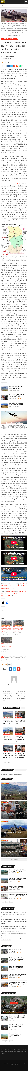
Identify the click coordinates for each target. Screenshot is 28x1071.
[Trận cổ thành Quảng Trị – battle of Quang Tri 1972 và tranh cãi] (4, 888)
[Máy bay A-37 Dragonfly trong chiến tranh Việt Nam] (4, 880)
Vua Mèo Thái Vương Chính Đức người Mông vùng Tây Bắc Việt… (13, 852)
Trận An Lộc (5, 184)
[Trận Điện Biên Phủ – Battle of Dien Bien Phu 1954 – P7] (8, 748)
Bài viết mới (5, 38)
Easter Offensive (21, 659)
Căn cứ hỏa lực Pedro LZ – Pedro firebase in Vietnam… (17, 403)
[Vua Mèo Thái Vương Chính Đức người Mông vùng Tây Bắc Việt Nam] (20, 731)
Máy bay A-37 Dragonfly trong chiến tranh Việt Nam (17, 878)
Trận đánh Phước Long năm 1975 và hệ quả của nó (15, 928)
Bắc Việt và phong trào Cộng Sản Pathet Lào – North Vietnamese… (17, 1026)
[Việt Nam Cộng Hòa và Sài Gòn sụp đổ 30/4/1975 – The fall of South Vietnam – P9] (4, 976)
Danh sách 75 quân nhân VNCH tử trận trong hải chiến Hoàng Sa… (18, 896)
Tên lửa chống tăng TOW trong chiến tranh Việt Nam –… (17, 870)
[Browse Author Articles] (14, 679)
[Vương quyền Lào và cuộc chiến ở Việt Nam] (4, 1036)
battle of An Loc (17, 657)
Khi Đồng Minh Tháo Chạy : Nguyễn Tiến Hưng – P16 (17, 958)
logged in (10, 774)
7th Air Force (7, 657)
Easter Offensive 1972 (5, 661)
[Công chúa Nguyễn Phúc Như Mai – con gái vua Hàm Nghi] (20, 748)
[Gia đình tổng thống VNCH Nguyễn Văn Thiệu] (4, 397)
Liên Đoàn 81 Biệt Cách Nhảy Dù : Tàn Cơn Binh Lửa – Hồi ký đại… (17, 1017)
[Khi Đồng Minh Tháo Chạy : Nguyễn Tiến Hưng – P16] (4, 960)
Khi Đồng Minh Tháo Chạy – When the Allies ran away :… (17, 966)
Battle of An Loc (16, 184)
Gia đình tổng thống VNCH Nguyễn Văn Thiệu (16, 395)
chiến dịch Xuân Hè (14, 659)
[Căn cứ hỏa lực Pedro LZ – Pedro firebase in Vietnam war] (4, 405)
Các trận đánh (13, 38)
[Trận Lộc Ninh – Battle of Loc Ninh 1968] (4, 951)
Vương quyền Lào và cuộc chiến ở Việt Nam (16, 1034)
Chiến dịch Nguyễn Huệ (5, 659)
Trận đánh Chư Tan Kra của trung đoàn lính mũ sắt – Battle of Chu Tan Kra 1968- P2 (7, 697)
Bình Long (23, 657)
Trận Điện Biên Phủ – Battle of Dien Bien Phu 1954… (17, 387)
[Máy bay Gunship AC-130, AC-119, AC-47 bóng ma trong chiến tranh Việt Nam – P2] (4, 984)
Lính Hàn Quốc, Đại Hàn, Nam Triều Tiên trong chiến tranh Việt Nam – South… (13, 1007)
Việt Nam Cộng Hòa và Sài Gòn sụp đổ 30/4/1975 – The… (17, 974)
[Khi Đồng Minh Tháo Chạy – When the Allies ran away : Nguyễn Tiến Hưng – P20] (4, 968)
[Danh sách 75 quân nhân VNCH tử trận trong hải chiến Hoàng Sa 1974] (4, 896)
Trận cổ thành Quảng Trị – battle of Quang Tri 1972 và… (17, 887)
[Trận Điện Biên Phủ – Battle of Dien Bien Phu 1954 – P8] (4, 388)
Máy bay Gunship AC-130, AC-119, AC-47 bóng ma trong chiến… (18, 984)
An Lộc (12, 657)
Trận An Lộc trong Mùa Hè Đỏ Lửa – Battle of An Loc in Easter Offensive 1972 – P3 (20, 697)
